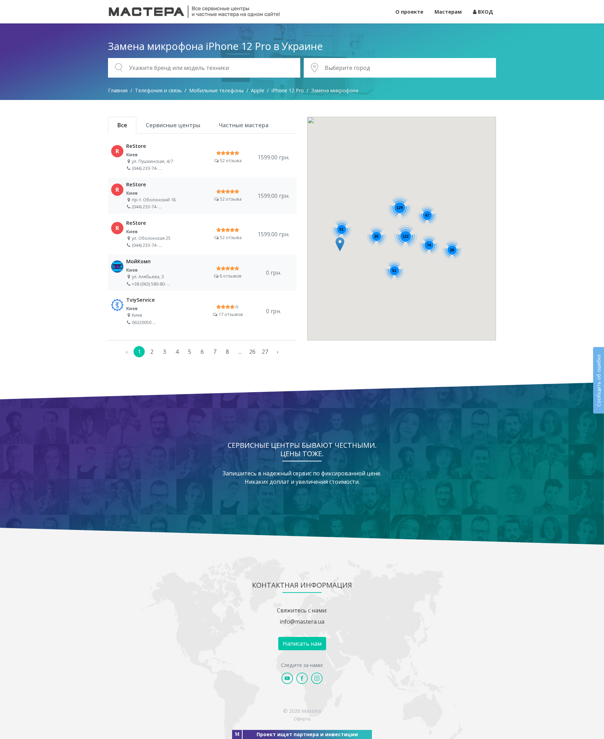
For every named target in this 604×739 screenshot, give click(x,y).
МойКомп (202, 272)
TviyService (202, 311)
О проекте (409, 11)
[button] (340, 244)
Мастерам (448, 11)
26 (252, 352)
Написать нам (302, 643)
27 (265, 352)
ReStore (202, 157)
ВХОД (484, 11)
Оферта (302, 719)
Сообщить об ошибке (598, 380)
